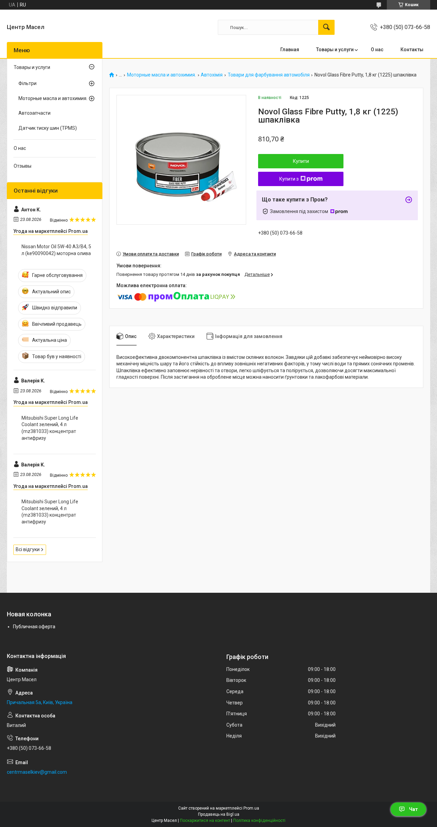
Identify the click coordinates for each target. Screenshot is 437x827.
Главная (289, 49)
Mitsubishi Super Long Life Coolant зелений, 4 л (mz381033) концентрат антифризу (50, 428)
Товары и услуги (335, 49)
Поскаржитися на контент (205, 820)
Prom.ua (251, 808)
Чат (413, 809)
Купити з (289, 179)
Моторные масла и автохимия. (161, 75)
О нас (377, 49)
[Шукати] (326, 27)
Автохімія (212, 75)
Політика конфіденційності (259, 820)
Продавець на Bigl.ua (218, 814)
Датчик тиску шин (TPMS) (47, 128)
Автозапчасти (34, 113)
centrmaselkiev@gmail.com (37, 772)
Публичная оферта (34, 626)
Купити (301, 161)
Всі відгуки (28, 549)
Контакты (411, 49)
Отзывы (22, 166)
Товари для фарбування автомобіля (269, 75)
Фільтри (27, 83)
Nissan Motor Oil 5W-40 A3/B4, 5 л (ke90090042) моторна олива (56, 250)
